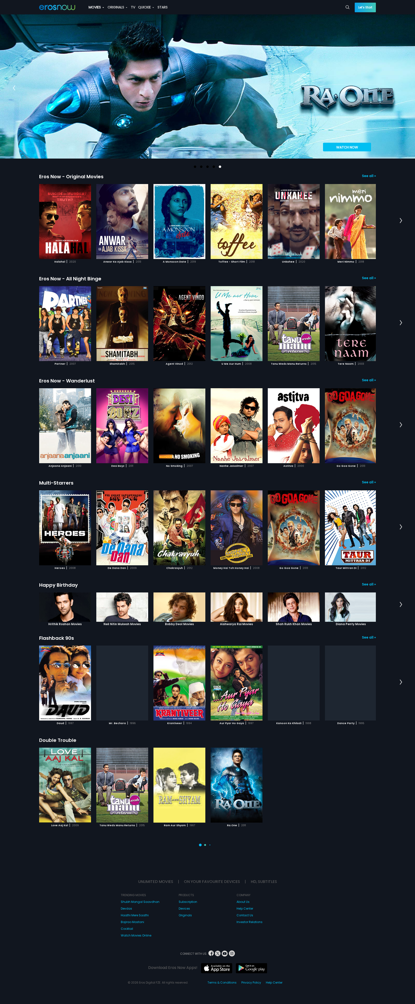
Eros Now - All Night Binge (70, 278)
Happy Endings (57, 944)
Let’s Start (365, 7)
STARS (163, 7)
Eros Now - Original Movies (71, 176)
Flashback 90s (56, 638)
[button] (195, 167)
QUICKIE (145, 7)
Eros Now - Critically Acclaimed (77, 842)
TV (133, 7)
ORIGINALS (116, 7)
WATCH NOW (347, 147)
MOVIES (95, 7)
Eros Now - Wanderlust (67, 380)
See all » (369, 175)
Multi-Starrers (56, 483)
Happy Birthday (58, 585)
